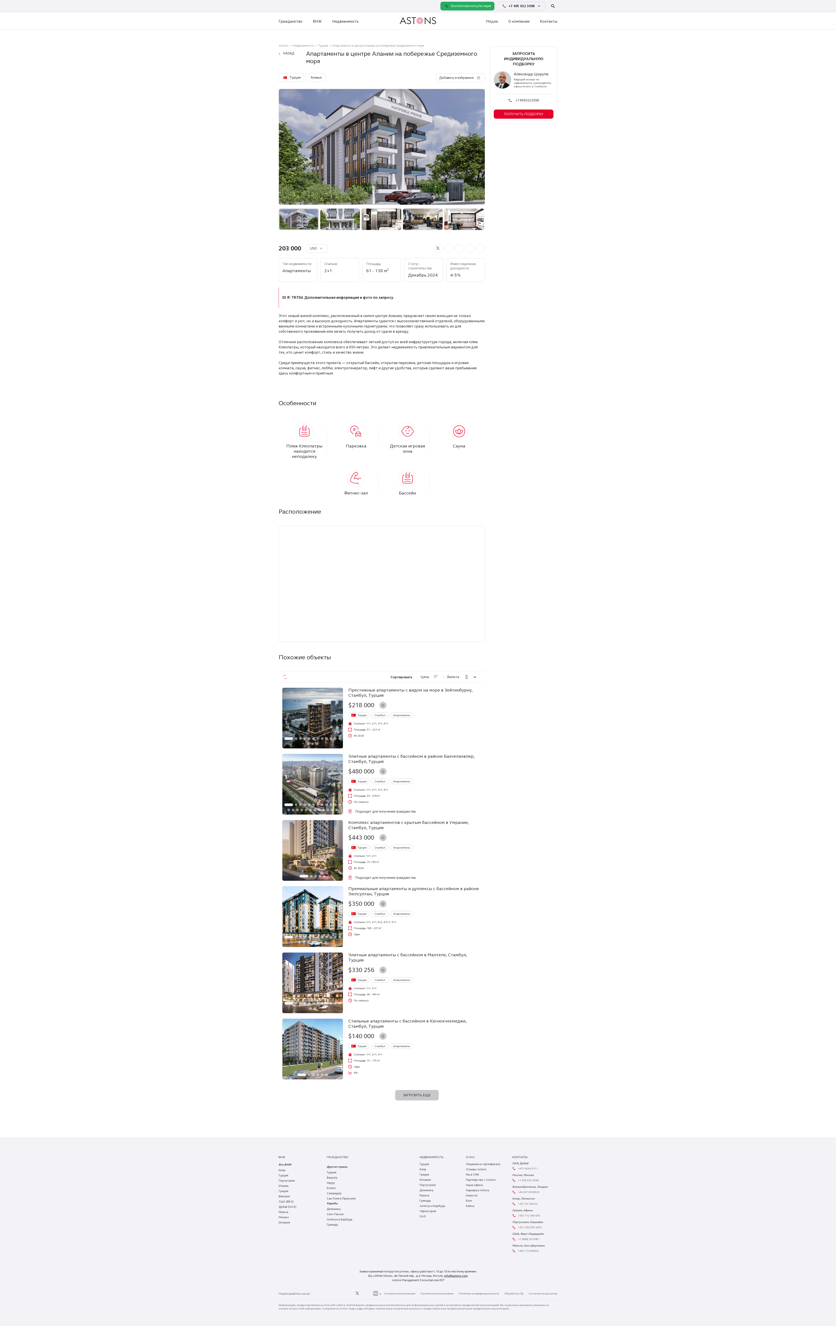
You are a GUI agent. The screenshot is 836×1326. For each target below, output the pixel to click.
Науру (331, 1183)
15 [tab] (317, 743)
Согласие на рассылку (543, 1293)
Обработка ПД (513, 1293)
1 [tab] (288, 738)
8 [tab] (322, 738)
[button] (438, 248)
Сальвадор (334, 1193)
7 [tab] (318, 738)
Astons (284, 45)
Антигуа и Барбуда (339, 1219)
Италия (283, 1186)
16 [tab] (301, 810)
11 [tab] (335, 738)
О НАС (470, 1157)
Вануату (332, 1177)
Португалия (287, 1181)
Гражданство (290, 21)
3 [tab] (300, 738)
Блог (469, 1201)
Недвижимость (345, 21)
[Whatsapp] (283, 6)
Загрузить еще (417, 1095)
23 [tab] (332, 810)
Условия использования (399, 1293)
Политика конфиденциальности (479, 1293)
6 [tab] (313, 738)
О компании (518, 21)
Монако (284, 1217)
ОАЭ (423, 1216)
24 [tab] (336, 810)
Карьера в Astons (477, 1190)
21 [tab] (323, 810)
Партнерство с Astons (481, 1180)
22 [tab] (328, 810)
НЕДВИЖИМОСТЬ (431, 1157)
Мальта (283, 1212)
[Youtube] (367, 1293)
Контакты (548, 21)
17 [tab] (306, 810)
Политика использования (437, 1293)
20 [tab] (319, 810)
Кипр (282, 1170)
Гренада (332, 1224)
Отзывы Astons (476, 1169)
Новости (471, 1195)
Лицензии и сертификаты (483, 1164)
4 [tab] (304, 738)
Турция (323, 45)
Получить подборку (523, 114)
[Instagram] (328, 1293)
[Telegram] (292, 6)
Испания (284, 1222)
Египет (331, 1188)
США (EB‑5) (286, 1201)
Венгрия (284, 1196)
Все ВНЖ (285, 1164)
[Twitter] (357, 1293)
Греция (283, 1191)
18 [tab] (310, 810)
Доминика (333, 1209)
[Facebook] (337, 1293)
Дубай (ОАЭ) (287, 1207)
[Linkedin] (318, 1293)
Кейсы (470, 1206)
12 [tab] (339, 738)
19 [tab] (315, 810)
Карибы (332, 1203)
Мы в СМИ (472, 1174)
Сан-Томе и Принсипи (341, 1198)
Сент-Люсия (335, 1214)
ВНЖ (317, 21)
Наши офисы (474, 1185)
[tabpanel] (312, 718)
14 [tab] (312, 743)
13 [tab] (308, 743)
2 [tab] (296, 738)
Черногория (428, 1211)
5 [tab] (309, 738)
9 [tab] (326, 738)
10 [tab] (331, 738)
